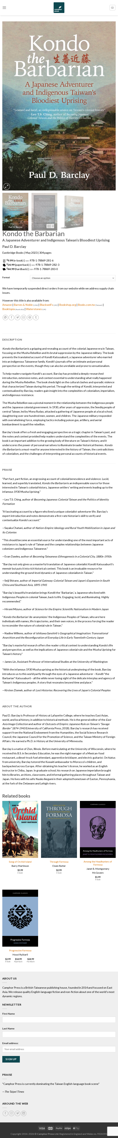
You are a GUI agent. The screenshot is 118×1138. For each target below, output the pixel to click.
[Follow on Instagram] (11, 1113)
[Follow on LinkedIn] (23, 1113)
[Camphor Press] (59, 7)
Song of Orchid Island (20, 861)
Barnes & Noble (26, 304)
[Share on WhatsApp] (5, 317)
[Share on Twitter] (17, 317)
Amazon (7, 304)
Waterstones (36, 309)
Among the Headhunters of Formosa (98, 863)
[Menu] (4, 8)
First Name (8, 1013)
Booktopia (13, 309)
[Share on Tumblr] (36, 317)
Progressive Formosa (20, 950)
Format (6, 277)
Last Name (8, 1028)
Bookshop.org (67, 304)
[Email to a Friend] (23, 317)
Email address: (10, 1043)
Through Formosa (59, 861)
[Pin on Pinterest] (30, 317)
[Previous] (8, 106)
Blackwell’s (48, 304)
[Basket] (112, 7)
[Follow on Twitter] (17, 1113)
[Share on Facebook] (11, 317)
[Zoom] (6, 186)
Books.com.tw (90, 304)
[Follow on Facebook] (5, 1113)
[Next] (109, 106)
